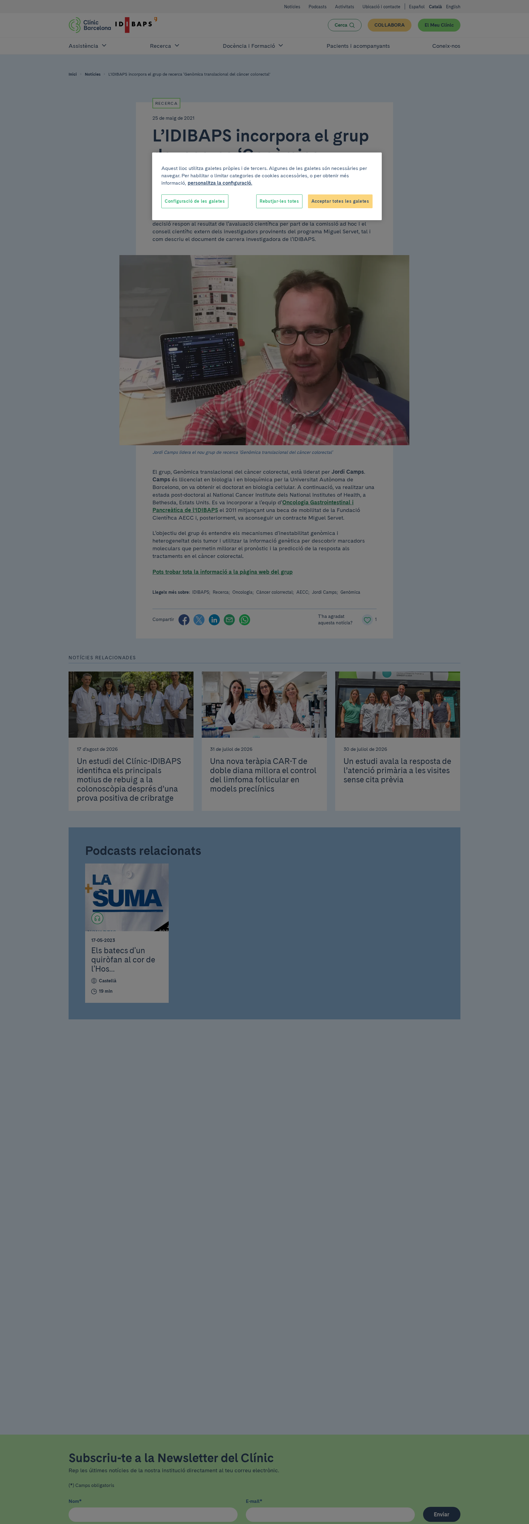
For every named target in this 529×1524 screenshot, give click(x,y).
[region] (267, 186)
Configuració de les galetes (195, 201)
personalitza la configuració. (220, 183)
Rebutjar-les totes (279, 201)
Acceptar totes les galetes (340, 201)
